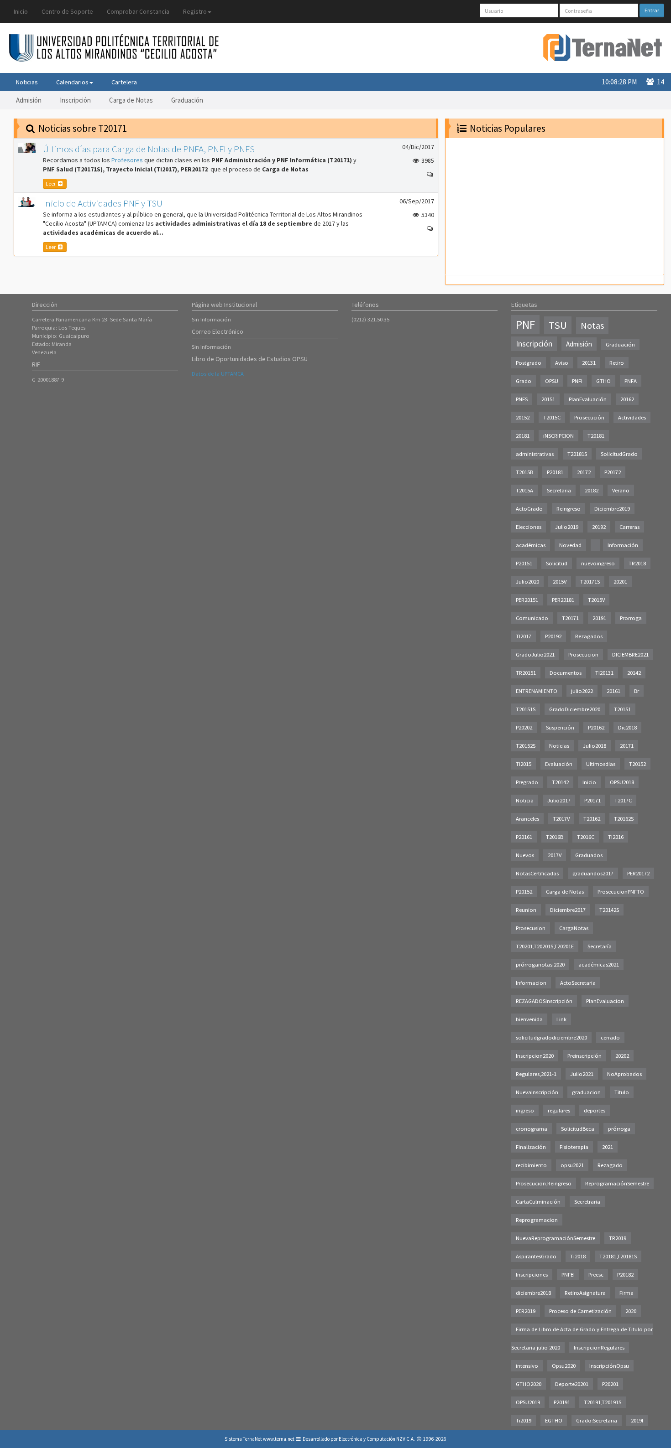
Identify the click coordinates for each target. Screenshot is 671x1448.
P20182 (625, 1274)
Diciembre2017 (568, 909)
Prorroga (631, 618)
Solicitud (556, 563)
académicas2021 (598, 964)
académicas (530, 545)
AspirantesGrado (536, 1256)
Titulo (621, 1092)
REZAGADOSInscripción (544, 1001)
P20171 (592, 800)
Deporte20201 (571, 1384)
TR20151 (526, 672)
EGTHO (553, 1420)
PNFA (630, 381)
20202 (622, 1055)
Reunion (526, 909)
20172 (584, 472)
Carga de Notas (131, 100)
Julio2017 (559, 800)
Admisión (29, 100)
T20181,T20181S (618, 1256)
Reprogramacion (537, 1219)
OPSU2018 (622, 782)
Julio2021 (581, 1073)
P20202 (524, 727)
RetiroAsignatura (585, 1292)
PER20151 (527, 599)
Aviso (561, 362)
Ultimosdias (600, 763)
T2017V (561, 818)
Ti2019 (523, 1420)
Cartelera (124, 82)
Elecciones (528, 526)
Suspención (560, 727)
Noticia (525, 800)
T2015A (524, 490)
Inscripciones (532, 1274)
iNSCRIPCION (558, 435)
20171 (627, 745)
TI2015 (523, 763)
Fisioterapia (574, 1146)
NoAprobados (624, 1073)
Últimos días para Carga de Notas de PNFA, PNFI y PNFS (149, 149)
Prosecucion (583, 654)
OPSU (551, 381)
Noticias (27, 82)
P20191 (562, 1402)
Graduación (187, 100)
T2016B (554, 836)
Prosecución (589, 417)
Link (561, 1019)
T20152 (637, 763)
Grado (523, 381)
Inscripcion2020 (535, 1055)
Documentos (566, 672)
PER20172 (638, 873)
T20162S (624, 818)
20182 (591, 490)
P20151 (524, 563)
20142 (634, 672)
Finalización (531, 1146)
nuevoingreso (598, 563)
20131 (589, 362)
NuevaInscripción (537, 1092)
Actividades (632, 417)
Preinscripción (584, 1055)
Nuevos (525, 855)
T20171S (590, 581)
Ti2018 (578, 1256)
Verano (620, 490)
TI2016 (616, 836)
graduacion (586, 1092)
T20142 (560, 782)
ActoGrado (529, 508)
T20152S (525, 745)
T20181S (577, 453)
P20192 (553, 636)
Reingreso (568, 508)
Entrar (652, 10)
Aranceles (527, 818)
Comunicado (532, 618)
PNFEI (568, 1274)
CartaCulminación (538, 1201)
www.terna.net (278, 1439)
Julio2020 (527, 581)
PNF (525, 324)
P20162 (596, 727)
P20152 (524, 891)
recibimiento (531, 1165)
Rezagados (589, 636)
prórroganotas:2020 (540, 964)
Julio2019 (566, 526)
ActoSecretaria (578, 982)
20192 (599, 526)
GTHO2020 (528, 1384)
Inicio (21, 11)
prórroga (619, 1128)
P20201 (610, 1384)
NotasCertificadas (537, 873)
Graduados (589, 855)
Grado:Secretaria (596, 1420)
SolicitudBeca (577, 1128)
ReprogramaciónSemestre (617, 1183)
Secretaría (599, 946)
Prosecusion (530, 928)
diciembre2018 (533, 1292)
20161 (613, 691)
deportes (594, 1110)
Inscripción (75, 100)
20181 (522, 435)
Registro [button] (195, 11)
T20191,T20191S (602, 1402)
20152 (522, 417)
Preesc (595, 1274)
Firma (626, 1292)
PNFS (522, 399)
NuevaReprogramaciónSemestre (555, 1238)
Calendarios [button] (72, 82)
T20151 (622, 709)
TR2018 (637, 563)
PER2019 (525, 1311)
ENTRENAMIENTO (536, 691)
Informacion (531, 982)
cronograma (531, 1128)
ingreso (525, 1110)
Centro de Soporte (67, 11)
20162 (627, 399)
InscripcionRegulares (599, 1347)
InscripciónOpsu (609, 1365)
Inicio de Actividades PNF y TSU (103, 203)
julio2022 (582, 691)
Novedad (570, 545)
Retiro (616, 362)
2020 (630, 1311)
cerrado (610, 1037)
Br (636, 691)
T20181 (595, 435)
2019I (637, 1420)
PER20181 (563, 599)
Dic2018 (627, 727)
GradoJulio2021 (535, 654)
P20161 (524, 836)
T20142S (609, 909)
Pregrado (527, 782)
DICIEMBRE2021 (630, 654)
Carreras (629, 526)
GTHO (603, 381)
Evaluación (558, 763)
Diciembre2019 (612, 508)
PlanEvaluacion (605, 1001)
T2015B (524, 472)
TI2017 (523, 636)
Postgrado (528, 362)
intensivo (527, 1365)
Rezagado (610, 1165)
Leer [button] (51, 183)
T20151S (525, 709)
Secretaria (559, 490)
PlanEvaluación (588, 399)
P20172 (612, 472)
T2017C (623, 800)
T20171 (570, 618)
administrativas (535, 453)
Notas (592, 325)
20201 (620, 581)
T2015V (596, 599)
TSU (558, 325)
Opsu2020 (564, 1365)
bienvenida (529, 1019)
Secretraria (587, 1201)
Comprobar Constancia (138, 11)
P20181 (555, 472)
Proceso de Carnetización (580, 1311)
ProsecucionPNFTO (621, 891)
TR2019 (617, 1238)
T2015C (552, 417)
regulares (559, 1110)
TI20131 (604, 672)
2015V (559, 581)
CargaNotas (573, 928)
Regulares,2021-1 (536, 1073)
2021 (607, 1146)
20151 (548, 399)
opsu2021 (572, 1165)
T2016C (585, 836)
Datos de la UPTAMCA (218, 373)
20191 (599, 618)
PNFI (577, 381)
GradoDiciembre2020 (574, 709)
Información (623, 545)
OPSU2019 (528, 1402)
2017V (554, 855)
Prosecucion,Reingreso (543, 1183)
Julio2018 (594, 745)
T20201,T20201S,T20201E (545, 946)
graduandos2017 (592, 873)
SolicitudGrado (619, 453)
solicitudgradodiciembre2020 (551, 1037)
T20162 (591, 818)
